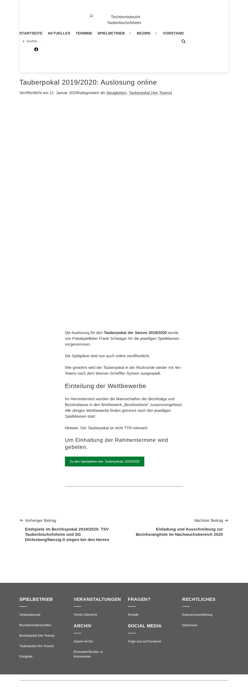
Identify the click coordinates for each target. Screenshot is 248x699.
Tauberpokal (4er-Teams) (150, 93)
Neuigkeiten (116, 93)
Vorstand (173, 33)
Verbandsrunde (29, 614)
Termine (84, 33)
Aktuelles (59, 33)
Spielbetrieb (111, 33)
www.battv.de (118, 688)
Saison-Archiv (83, 641)
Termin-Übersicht (85, 614)
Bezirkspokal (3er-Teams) (36, 635)
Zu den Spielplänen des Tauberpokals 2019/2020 (105, 461)
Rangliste (26, 656)
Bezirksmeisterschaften (35, 625)
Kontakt (133, 614)
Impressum (189, 625)
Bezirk (144, 33)
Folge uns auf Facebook (144, 641)
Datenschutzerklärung (197, 614)
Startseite (31, 33)
